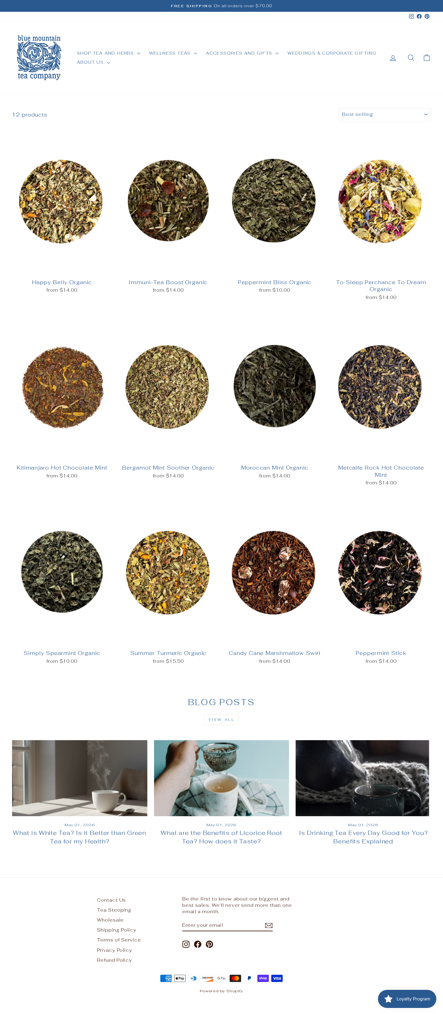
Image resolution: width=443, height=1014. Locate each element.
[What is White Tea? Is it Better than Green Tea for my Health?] (79, 778)
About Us (91, 62)
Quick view (62, 269)
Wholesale (110, 920)
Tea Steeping (114, 910)
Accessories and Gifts (240, 53)
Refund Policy (114, 960)
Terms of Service (119, 940)
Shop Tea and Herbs (106, 53)
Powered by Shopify (221, 990)
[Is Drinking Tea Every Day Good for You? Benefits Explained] (363, 778)
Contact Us (111, 900)
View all (222, 719)
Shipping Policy (117, 930)
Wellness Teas (171, 53)
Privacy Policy (114, 950)
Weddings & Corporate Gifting (331, 53)
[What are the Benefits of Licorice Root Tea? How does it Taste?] (221, 778)
